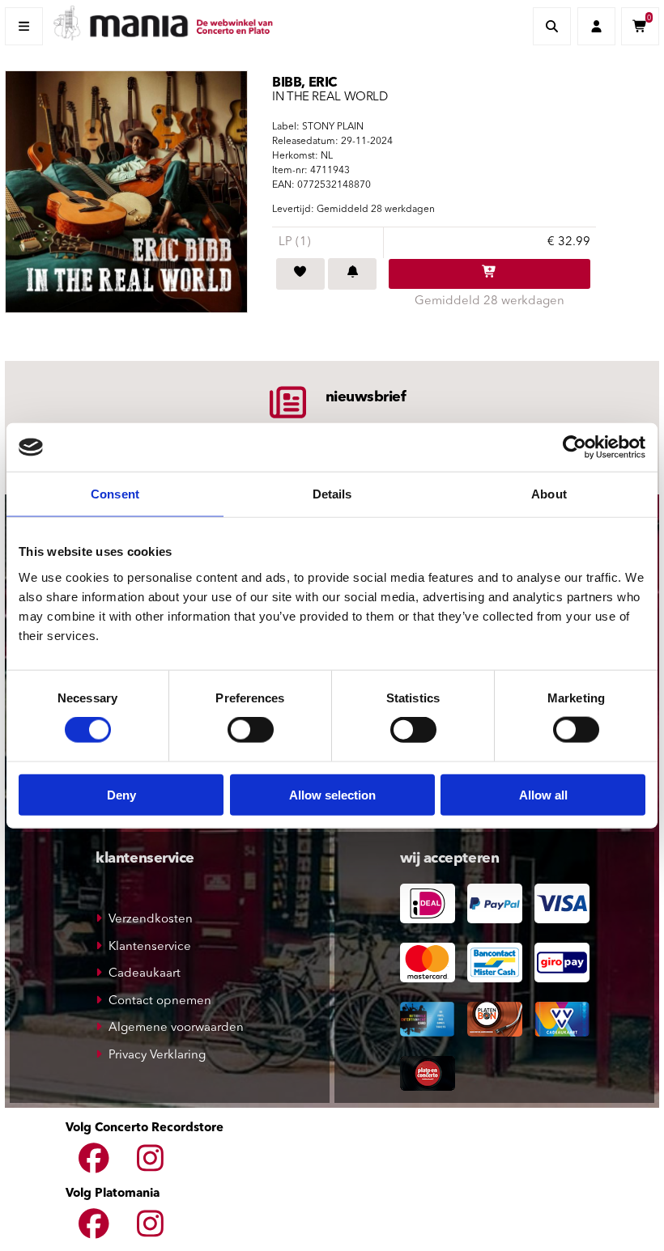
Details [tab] (332, 494)
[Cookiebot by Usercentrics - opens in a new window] (574, 447)
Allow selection (332, 794)
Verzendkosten (151, 920)
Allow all (543, 794)
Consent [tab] (115, 494)
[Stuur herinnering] (352, 274)
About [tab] (549, 494)
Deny (121, 794)
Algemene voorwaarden (176, 1028)
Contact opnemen (160, 1001)
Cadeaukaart (145, 974)
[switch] (251, 730)
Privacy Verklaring (157, 1056)
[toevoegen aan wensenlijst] (300, 274)
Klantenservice (150, 947)
